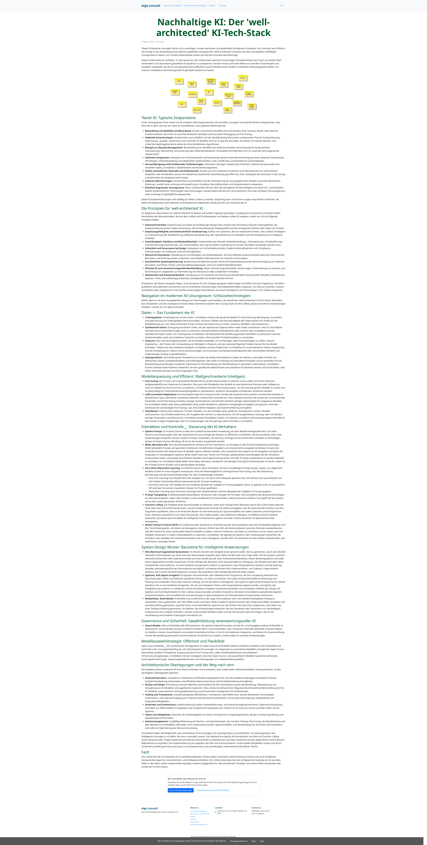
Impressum (194, 822)
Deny (254, 841)
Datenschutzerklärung (198, 824)
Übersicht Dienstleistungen (180, 790)
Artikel (192, 816)
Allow (262, 841)
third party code (182, 841)
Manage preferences (239, 841)
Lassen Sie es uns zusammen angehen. (213, 790)
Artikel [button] (212, 5)
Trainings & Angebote (198, 811)
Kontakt (223, 5)
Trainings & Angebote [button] (172, 5)
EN (282, 5)
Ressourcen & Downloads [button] (195, 5)
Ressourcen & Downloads (199, 814)
